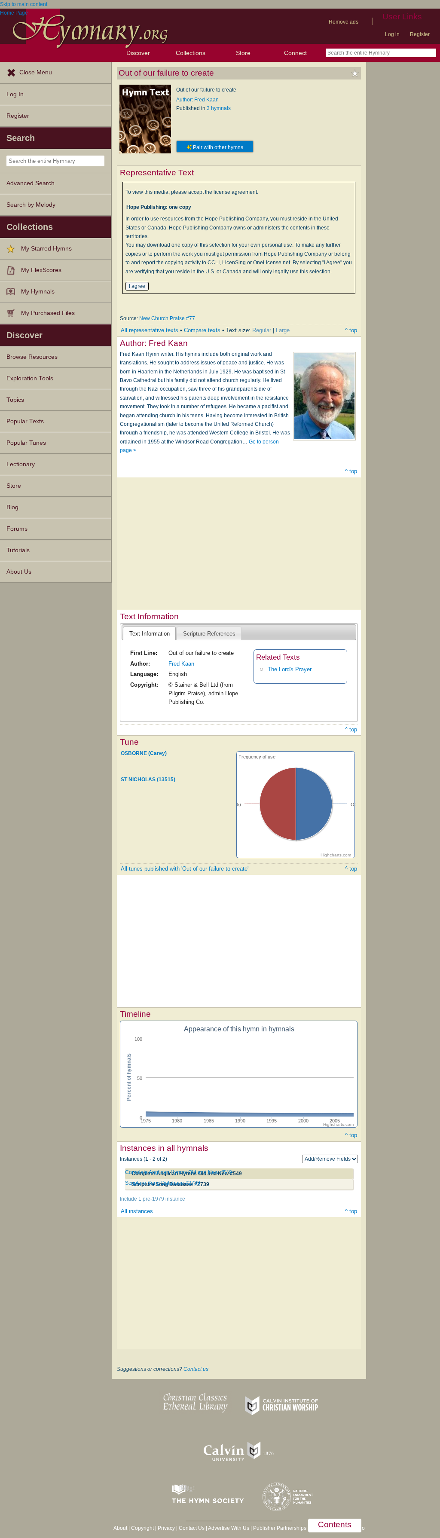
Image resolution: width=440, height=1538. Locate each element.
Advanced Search (30, 183)
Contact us (195, 1369)
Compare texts (202, 330)
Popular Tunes (26, 443)
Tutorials (18, 550)
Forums (17, 529)
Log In (15, 94)
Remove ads (343, 22)
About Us (18, 572)
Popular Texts (25, 421)
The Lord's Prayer (290, 669)
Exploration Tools (29, 378)
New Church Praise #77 (167, 318)
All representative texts (149, 330)
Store (243, 52)
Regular (261, 330)
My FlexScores (41, 270)
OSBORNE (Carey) (144, 753)
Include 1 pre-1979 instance (152, 1199)
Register (420, 34)
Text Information (149, 633)
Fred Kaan (181, 663)
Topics (15, 400)
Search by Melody (30, 205)
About (120, 1528)
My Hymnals (38, 291)
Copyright (142, 1528)
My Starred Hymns (46, 248)
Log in (392, 34)
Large (283, 330)
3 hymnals (219, 108)
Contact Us (192, 1528)
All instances (137, 1211)
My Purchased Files (48, 313)
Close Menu (35, 72)
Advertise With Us (228, 1528)
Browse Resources (32, 357)
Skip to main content (23, 4)
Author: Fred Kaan (197, 100)
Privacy (166, 1528)
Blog (12, 507)
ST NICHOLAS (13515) (148, 780)
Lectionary (20, 464)
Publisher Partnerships (279, 1528)
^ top (351, 330)
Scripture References (209, 633)
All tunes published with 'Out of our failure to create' (184, 868)
